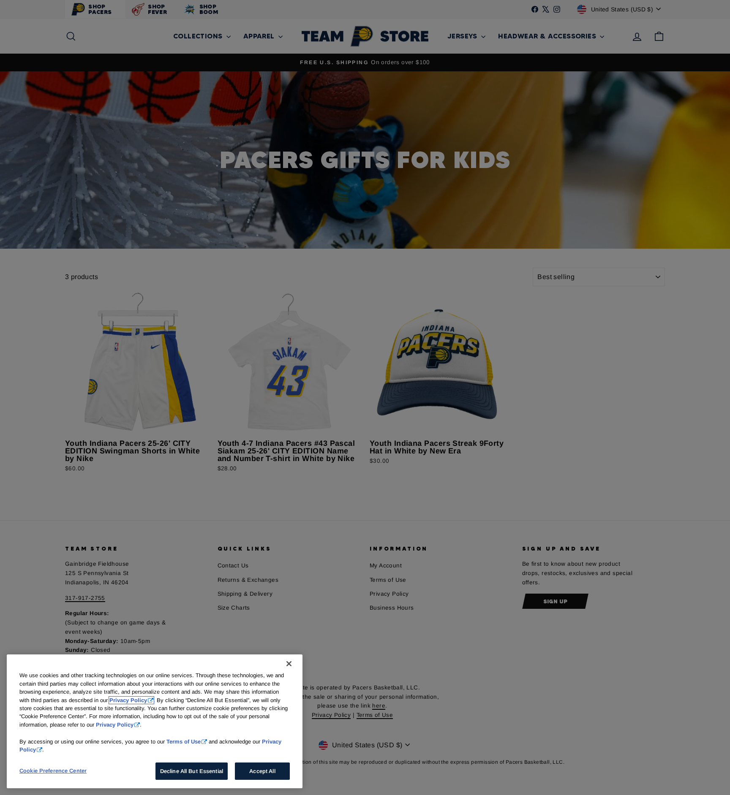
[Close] (289, 663)
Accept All (262, 771)
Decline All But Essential (191, 771)
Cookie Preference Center (53, 770)
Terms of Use (183, 741)
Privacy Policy (128, 700)
